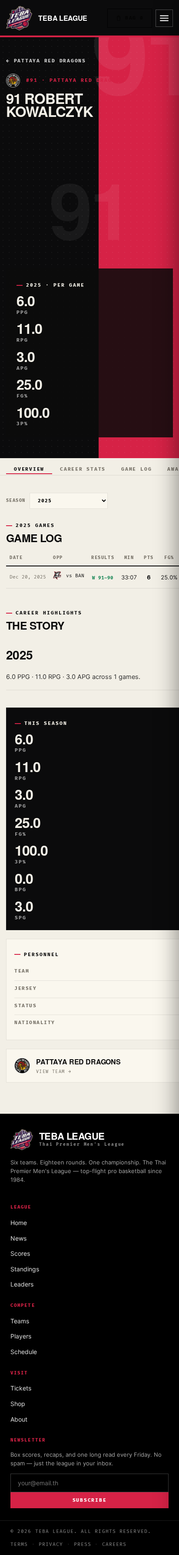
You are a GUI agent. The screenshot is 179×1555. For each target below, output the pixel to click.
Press (83, 1544)
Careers (114, 1544)
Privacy (51, 1544)
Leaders (21, 1284)
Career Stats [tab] (83, 469)
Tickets (20, 1388)
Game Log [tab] (136, 469)
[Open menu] (164, 18)
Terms (19, 1544)
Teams (19, 1321)
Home (18, 1222)
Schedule (23, 1351)
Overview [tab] (29, 469)
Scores (20, 1253)
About (18, 1419)
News (18, 1238)
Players (20, 1336)
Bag (134, 18)
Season (15, 500)
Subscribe (90, 1500)
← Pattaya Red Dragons (46, 61)
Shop (17, 1403)
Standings (24, 1269)
